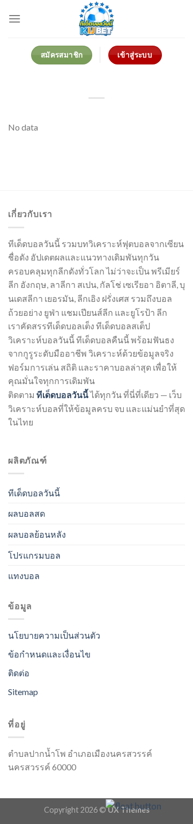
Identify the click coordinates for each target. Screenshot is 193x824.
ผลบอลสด (26, 513)
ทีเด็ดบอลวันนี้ (62, 394)
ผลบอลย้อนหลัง (37, 534)
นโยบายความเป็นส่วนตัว (54, 635)
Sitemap (23, 691)
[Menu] (14, 18)
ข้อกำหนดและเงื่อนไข (49, 654)
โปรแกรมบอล (34, 555)
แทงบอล (24, 575)
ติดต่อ (18, 673)
